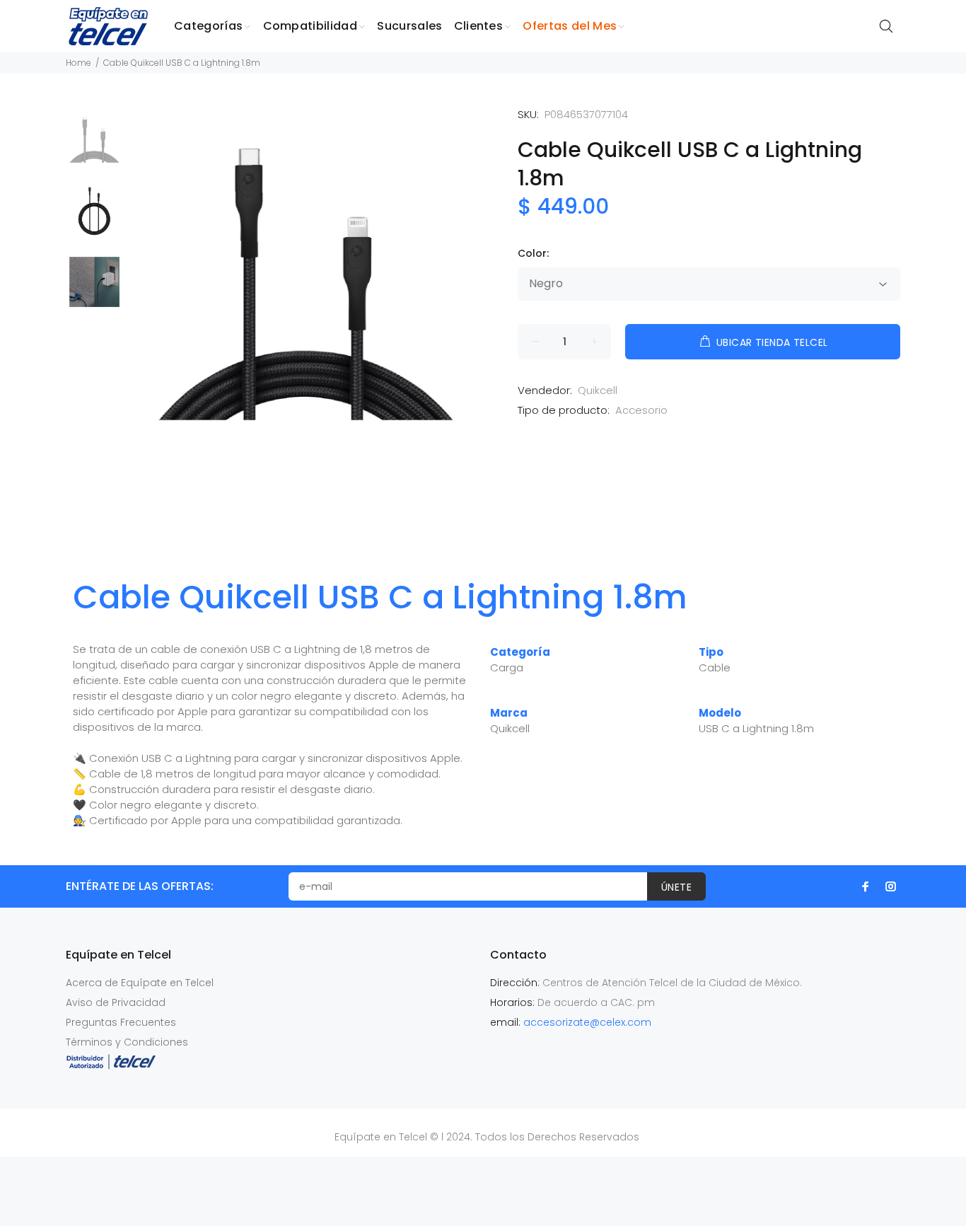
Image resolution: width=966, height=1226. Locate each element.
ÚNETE (676, 887)
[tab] (65, 551)
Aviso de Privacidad (115, 1002)
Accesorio (641, 410)
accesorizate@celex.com (587, 1022)
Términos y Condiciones (127, 1042)
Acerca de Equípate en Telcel (140, 983)
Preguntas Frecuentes (121, 1022)
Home (78, 63)
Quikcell (597, 390)
